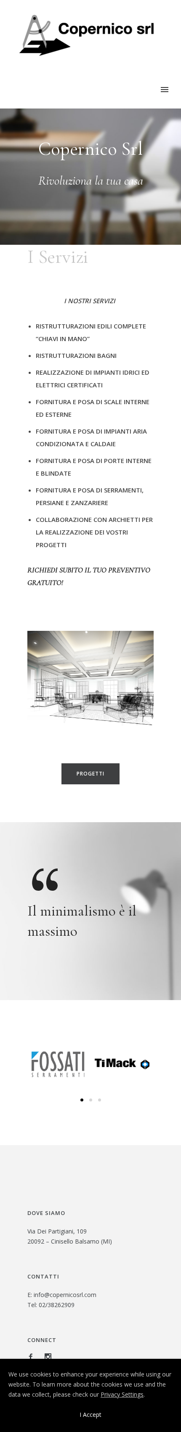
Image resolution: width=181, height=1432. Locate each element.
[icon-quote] (44, 878)
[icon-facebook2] (32, 1357)
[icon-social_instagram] (48, 1357)
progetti (90, 773)
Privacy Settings (122, 1394)
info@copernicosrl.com (65, 1295)
